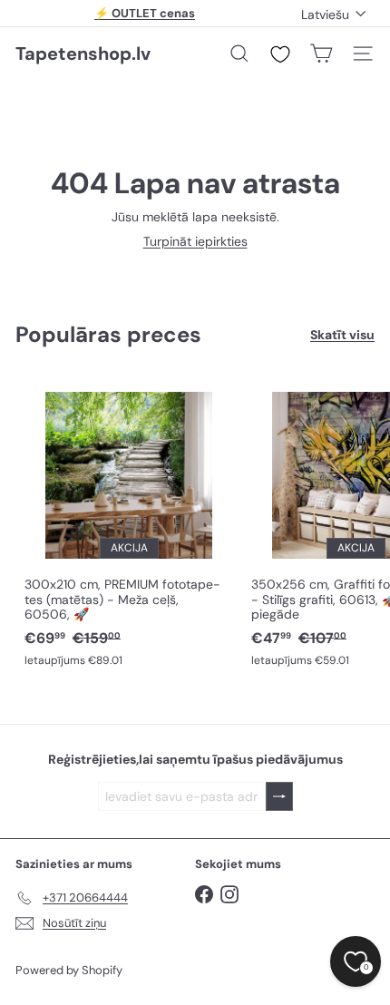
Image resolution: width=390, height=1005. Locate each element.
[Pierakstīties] (279, 797)
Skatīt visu (342, 335)
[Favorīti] (280, 54)
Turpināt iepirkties (195, 241)
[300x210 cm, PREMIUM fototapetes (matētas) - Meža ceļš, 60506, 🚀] (128, 524)
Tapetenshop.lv (83, 53)
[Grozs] (321, 53)
